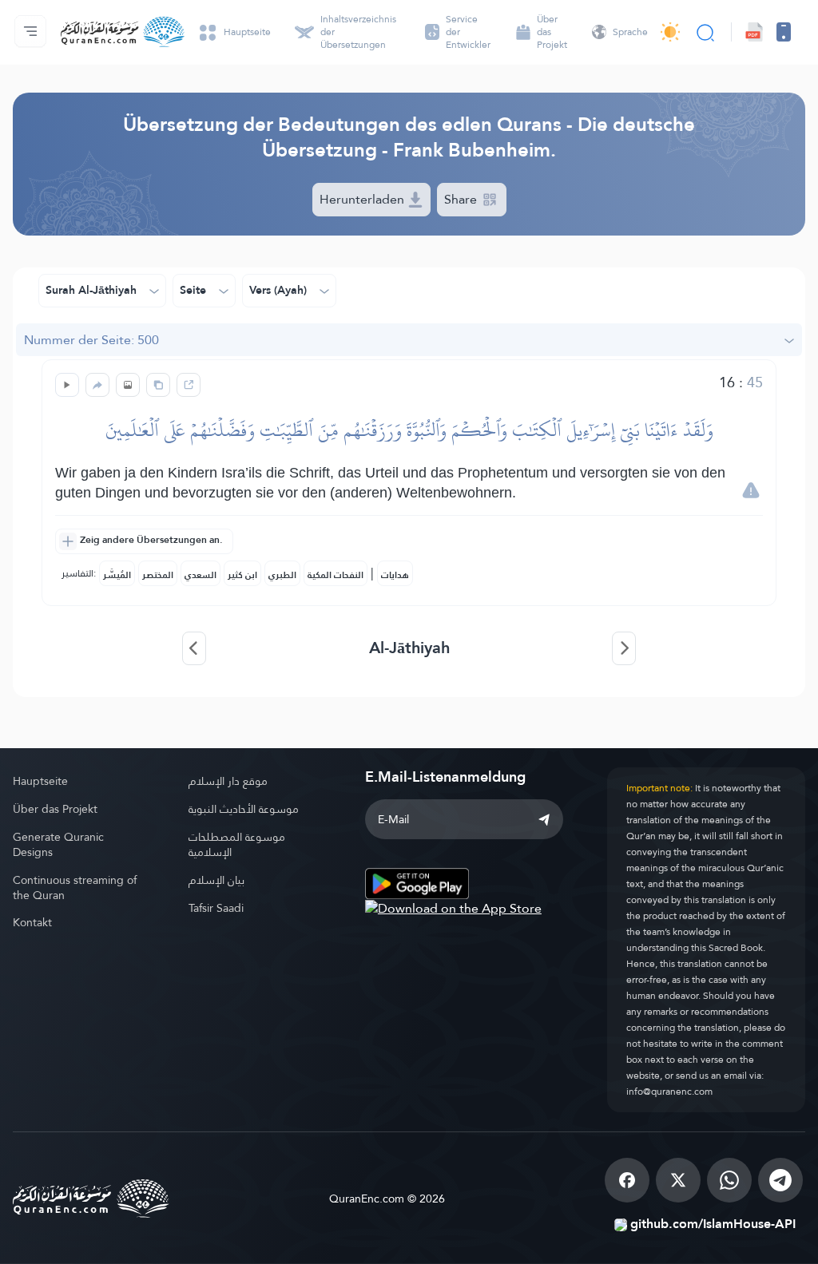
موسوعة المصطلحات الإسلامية (237, 844)
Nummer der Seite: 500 (91, 339)
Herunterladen (363, 199)
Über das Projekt (55, 808)
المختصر (157, 575)
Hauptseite (40, 781)
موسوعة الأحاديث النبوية (244, 808)
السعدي (200, 575)
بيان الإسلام (216, 880)
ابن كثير (242, 575)
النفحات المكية (335, 575)
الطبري (282, 575)
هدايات (395, 575)
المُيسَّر (117, 575)
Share (462, 199)
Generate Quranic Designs (58, 844)
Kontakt (32, 922)
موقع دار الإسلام (228, 781)
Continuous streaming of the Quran (75, 887)
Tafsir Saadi (216, 907)
